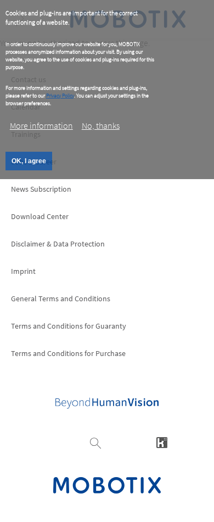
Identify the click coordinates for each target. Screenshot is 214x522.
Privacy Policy (60, 95)
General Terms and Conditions (60, 298)
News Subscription (41, 189)
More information (41, 125)
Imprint (23, 271)
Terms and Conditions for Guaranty (68, 326)
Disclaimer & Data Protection (58, 244)
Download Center (40, 216)
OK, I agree (29, 161)
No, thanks (101, 125)
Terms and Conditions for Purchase (68, 353)
